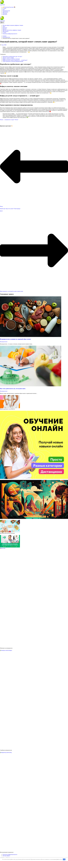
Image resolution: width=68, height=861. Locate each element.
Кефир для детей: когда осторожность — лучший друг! (15, 60)
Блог (4, 9)
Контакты (5, 14)
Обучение (5, 13)
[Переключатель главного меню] (2, 22)
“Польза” (33, 122)
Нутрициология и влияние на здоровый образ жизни (15, 339)
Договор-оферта (6, 855)
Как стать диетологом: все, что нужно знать (12, 388)
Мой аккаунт (5, 31)
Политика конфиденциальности (10, 33)
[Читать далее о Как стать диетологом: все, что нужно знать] (30, 386)
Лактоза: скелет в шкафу (8, 57)
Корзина (4, 28)
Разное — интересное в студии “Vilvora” (9, 119)
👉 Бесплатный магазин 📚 (9, 7)
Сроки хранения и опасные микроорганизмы (13, 61)
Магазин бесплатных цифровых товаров (12, 30)
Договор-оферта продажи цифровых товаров (13, 25)
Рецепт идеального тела (20, 122)
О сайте (4, 8)
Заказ (4, 26)
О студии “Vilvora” (6, 122)
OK (64, 859)
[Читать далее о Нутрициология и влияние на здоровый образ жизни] (30, 336)
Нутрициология (6, 10)
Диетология (5, 12)
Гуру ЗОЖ (2, 4)
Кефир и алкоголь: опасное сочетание (11, 58)
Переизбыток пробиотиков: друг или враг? (12, 56)
